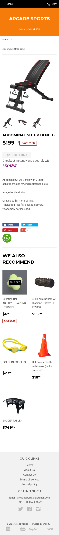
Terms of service (29, 479)
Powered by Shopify (40, 524)
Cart (54, 4)
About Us (29, 470)
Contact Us (29, 474)
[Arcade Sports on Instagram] (38, 510)
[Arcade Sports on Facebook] (29, 510)
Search (29, 465)
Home (5, 39)
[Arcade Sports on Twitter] (20, 510)
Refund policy (29, 484)
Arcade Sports (29, 18)
